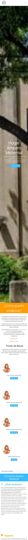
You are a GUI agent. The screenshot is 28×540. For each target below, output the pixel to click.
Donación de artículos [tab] (8, 471)
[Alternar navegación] (25, 3)
